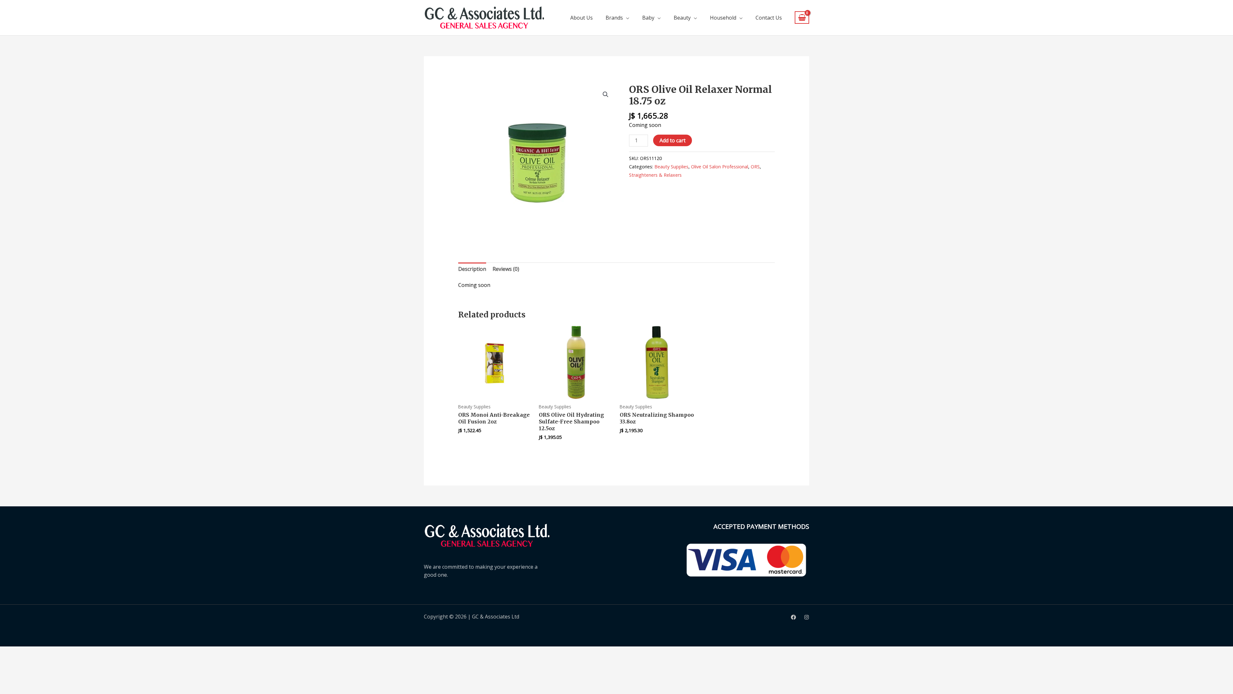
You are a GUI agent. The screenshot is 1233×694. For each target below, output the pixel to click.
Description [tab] (472, 268)
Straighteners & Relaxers (655, 175)
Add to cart (673, 140)
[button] (605, 94)
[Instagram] (806, 617)
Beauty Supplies (671, 167)
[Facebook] (793, 617)
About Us (581, 17)
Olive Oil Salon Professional (719, 167)
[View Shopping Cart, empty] (802, 17)
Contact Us (769, 17)
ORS (755, 167)
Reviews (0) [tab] (506, 268)
